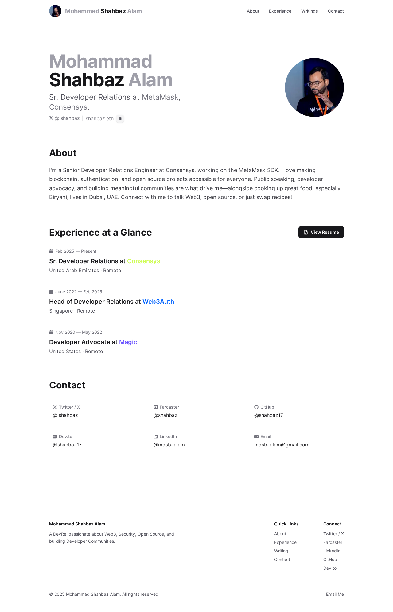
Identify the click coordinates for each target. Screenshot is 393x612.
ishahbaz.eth (99, 118)
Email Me (335, 594)
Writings (309, 10)
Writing (281, 550)
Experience (280, 10)
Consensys (68, 106)
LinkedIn (331, 550)
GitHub (330, 559)
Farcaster (332, 542)
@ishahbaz (67, 118)
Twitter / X (333, 533)
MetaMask (160, 97)
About (253, 10)
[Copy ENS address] (120, 119)
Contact (336, 10)
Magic (128, 342)
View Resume (325, 232)
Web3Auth (158, 301)
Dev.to (330, 568)
